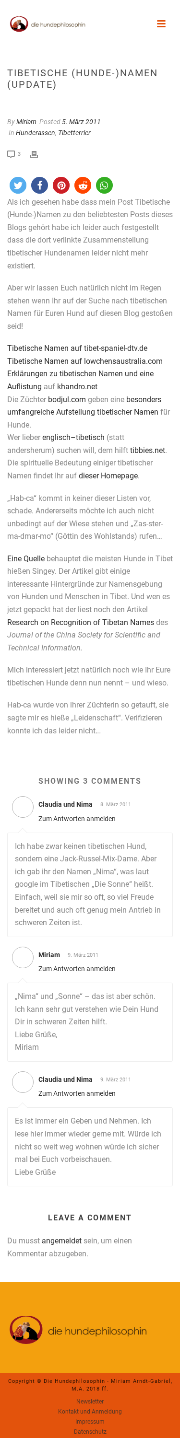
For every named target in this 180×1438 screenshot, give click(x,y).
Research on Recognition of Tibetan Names (80, 622)
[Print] (39, 153)
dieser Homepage (108, 475)
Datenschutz (90, 1431)
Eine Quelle (26, 558)
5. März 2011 (81, 122)
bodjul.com (67, 399)
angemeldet (62, 1240)
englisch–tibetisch (73, 437)
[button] (18, 185)
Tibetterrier (74, 133)
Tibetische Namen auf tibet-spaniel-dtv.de (77, 348)
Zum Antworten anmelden (77, 819)
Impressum (90, 1421)
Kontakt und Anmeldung (90, 1411)
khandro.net (77, 386)
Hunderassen (35, 133)
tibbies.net (147, 450)
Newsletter (90, 1401)
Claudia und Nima (65, 804)
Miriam (26, 122)
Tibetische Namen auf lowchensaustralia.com (85, 361)
